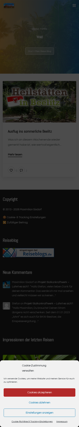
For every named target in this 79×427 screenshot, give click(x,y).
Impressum (61, 421)
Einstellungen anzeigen (39, 412)
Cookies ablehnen (39, 402)
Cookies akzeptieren (39, 392)
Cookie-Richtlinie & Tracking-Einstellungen (32, 421)
